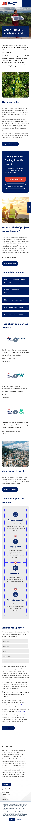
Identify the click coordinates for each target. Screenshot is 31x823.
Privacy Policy (22, 711)
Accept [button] (11, 819)
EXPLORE (6, 784)
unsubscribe (19, 705)
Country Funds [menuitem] (6, 794)
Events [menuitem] (3, 797)
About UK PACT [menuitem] (6, 792)
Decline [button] (19, 819)
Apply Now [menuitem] (5, 799)
